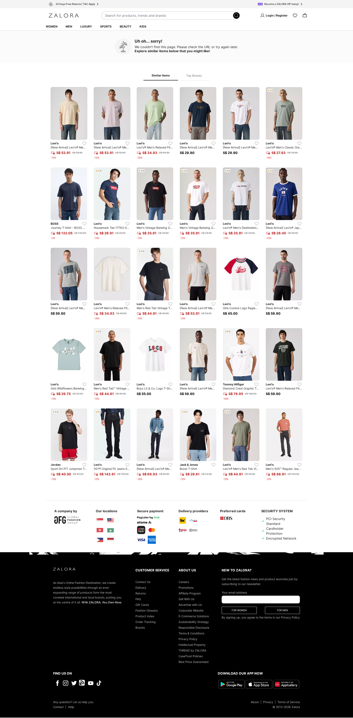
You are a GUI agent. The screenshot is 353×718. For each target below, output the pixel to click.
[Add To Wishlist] (84, 143)
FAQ (138, 599)
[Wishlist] (295, 15)
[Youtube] (90, 683)
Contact (58, 707)
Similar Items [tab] (161, 75)
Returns (140, 593)
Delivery (140, 587)
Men (69, 26)
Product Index (144, 616)
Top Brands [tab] (194, 75)
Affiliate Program (190, 593)
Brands (140, 627)
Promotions (186, 587)
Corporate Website (191, 610)
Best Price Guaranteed (194, 662)
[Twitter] (74, 683)
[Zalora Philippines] (100, 540)
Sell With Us (186, 599)
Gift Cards (142, 604)
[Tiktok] (125, 683)
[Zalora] (64, 15)
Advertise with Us (190, 604)
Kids (143, 26)
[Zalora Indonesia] (110, 540)
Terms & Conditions (191, 633)
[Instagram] (65, 683)
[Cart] (304, 15)
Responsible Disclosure (194, 627)
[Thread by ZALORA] (82, 683)
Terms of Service (288, 702)
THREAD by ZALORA (192, 650)
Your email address (234, 592)
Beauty (125, 26)
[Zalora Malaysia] (110, 520)
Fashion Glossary (146, 610)
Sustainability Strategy (194, 622)
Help (71, 707)
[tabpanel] (176, 285)
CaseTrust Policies (191, 656)
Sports (106, 26)
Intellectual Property (192, 644)
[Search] (236, 15)
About (255, 702)
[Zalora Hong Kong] (100, 530)
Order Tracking (145, 622)
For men (282, 610)
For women (239, 610)
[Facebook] (57, 683)
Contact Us (142, 582)
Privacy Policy (188, 639)
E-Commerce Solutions (194, 616)
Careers (184, 582)
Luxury (86, 26)
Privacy (268, 702)
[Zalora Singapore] (100, 520)
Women (51, 26)
